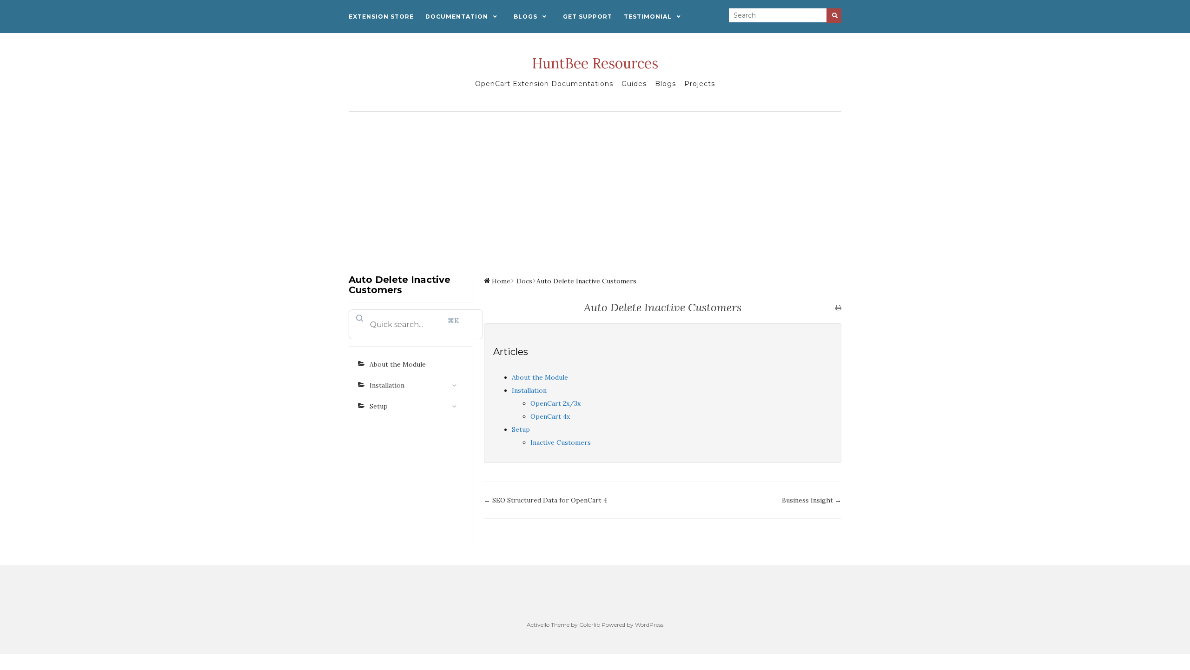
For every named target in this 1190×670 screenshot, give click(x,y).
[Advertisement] (595, 186)
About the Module (398, 364)
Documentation (456, 16)
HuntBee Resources (595, 63)
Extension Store (381, 16)
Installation (387, 385)
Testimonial (648, 16)
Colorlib (589, 624)
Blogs (525, 16)
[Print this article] (838, 308)
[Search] (833, 15)
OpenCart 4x (550, 416)
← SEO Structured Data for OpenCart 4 (545, 500)
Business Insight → (811, 500)
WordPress (649, 624)
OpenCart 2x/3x (555, 403)
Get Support (587, 16)
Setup (379, 406)
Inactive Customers (560, 442)
